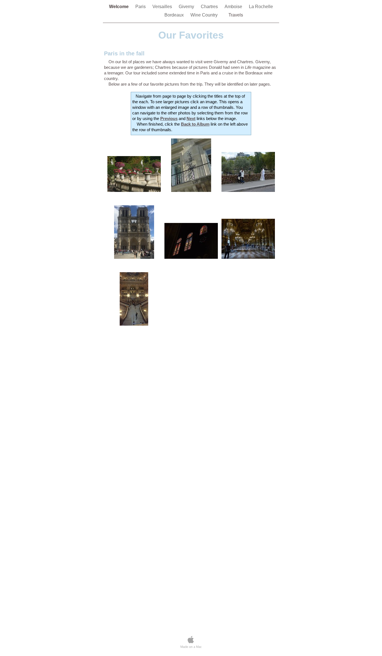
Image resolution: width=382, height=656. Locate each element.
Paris (141, 6)
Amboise (234, 6)
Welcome (119, 6)
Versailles (162, 6)
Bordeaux (174, 15)
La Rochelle (261, 6)
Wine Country (204, 15)
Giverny (187, 6)
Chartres (210, 6)
